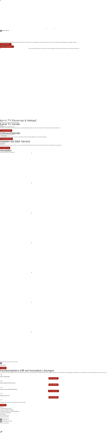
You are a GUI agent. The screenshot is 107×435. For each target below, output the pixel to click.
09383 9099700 (5, 30)
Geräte (43, 28)
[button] (1, 123)
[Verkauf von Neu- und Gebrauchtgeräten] (0, 411)
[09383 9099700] (1, 31)
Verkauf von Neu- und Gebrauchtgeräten (10, 411)
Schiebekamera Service (6, 408)
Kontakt (58, 28)
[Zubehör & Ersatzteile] (0, 412)
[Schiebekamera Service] (0, 408)
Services (51, 28)
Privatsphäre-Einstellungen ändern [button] (7, 428)
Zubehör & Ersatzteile (6, 412)
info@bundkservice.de (7, 421)
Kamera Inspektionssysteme (7, 409)
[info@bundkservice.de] (1, 421)
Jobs (63, 28)
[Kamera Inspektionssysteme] (0, 409)
